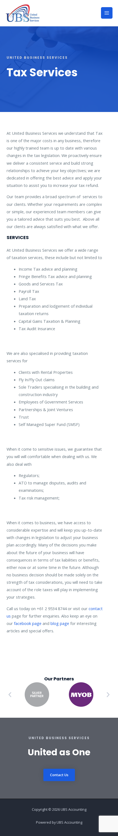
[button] (10, 694)
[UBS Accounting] (22, 13)
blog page (59, 623)
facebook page (27, 623)
